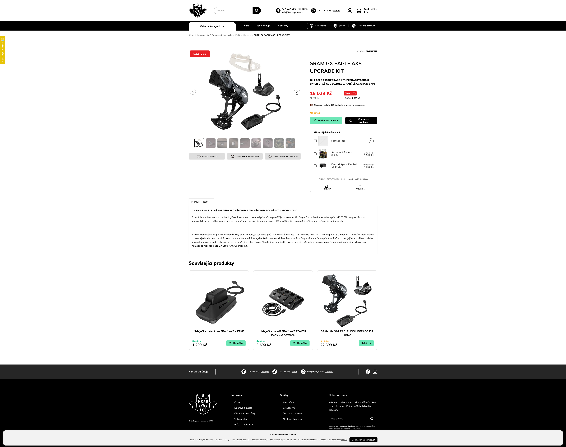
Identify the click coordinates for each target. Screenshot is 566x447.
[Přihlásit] (350, 10)
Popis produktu (201, 202)
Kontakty (283, 25)
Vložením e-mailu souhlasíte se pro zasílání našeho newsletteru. (352, 427)
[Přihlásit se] (371, 418)
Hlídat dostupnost (328, 120)
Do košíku (238, 343)
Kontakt (329, 371)
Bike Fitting (320, 25)
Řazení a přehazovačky (222, 35)
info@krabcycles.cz (292, 12)
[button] (297, 92)
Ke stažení (288, 402)
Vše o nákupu (263, 25)
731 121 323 (324, 10)
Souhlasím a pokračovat (363, 439)
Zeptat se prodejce (363, 120)
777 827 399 (289, 8)
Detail (364, 343)
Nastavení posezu (292, 419)
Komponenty (203, 35)
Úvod (191, 35)
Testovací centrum (366, 25)
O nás (246, 25)
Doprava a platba (243, 408)
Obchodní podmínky (244, 413)
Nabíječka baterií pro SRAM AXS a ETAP (219, 331)
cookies (344, 439)
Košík (366, 9)
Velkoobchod (241, 419)
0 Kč (365, 12)
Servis (336, 10)
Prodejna (303, 8)
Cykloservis (289, 408)
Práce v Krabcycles (244, 424)
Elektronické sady (243, 35)
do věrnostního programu (352, 105)
